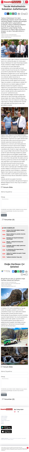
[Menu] (26, 2)
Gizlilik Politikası (4, 416)
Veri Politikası (3, 419)
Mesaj (3, 197)
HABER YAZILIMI (4, 438)
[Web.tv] (18, 411)
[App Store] (14, 431)
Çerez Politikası (4, 417)
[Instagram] (14, 411)
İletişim (2, 423)
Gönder (4, 215)
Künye (2, 421)
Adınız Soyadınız (6, 192)
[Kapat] (27, 448)
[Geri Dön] (2, 2)
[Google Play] (14, 427)
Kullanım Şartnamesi (5, 420)
